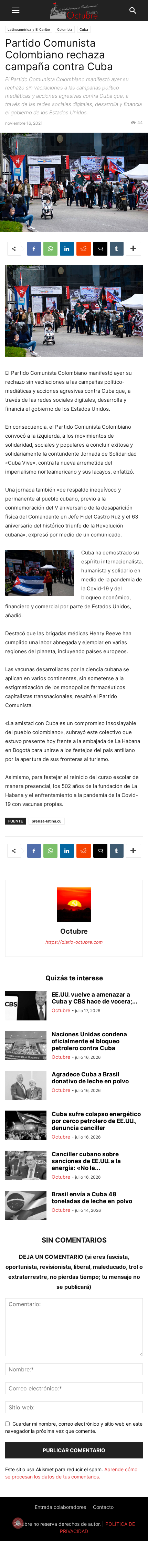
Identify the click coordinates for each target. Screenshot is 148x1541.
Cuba (84, 29)
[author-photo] (74, 922)
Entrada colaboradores (60, 1507)
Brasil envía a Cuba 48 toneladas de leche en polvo (92, 1198)
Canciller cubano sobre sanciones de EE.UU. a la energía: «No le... (86, 1161)
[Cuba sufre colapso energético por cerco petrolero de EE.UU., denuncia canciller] (25, 1126)
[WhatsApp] (50, 249)
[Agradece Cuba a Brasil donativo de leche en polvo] (25, 1086)
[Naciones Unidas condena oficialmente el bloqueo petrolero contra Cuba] (25, 1046)
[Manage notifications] (17, 1523)
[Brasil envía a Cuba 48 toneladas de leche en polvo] (25, 1206)
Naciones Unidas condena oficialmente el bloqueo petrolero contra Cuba (89, 1041)
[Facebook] (34, 249)
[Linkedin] (67, 249)
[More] (133, 249)
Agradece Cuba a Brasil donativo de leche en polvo (90, 1078)
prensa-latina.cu (47, 821)
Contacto (103, 1507)
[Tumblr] (117, 249)
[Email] (100, 249)
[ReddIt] (83, 249)
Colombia (64, 29)
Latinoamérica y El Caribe (29, 29)
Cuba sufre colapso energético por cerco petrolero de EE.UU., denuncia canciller (96, 1121)
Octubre (74, 931)
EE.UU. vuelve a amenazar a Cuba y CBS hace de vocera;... (94, 998)
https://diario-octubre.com (74, 942)
